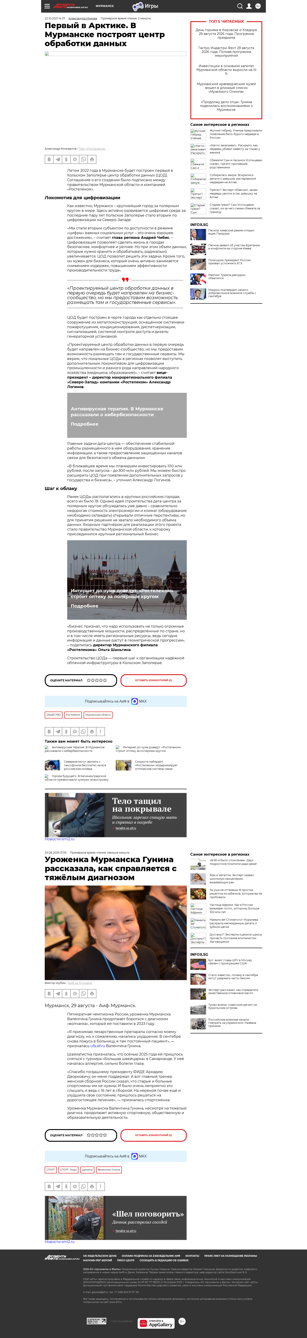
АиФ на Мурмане (80, 983)
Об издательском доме (100, 1255)
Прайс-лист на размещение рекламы (230, 1255)
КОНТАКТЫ (192, 1255)
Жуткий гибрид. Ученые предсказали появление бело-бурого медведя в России (236, 134)
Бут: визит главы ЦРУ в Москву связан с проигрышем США (230, 962)
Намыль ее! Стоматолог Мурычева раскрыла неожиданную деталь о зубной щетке (234, 923)
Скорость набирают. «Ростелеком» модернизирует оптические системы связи (156, 765)
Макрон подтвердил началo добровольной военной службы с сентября (232, 293)
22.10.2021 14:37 (55, 18)
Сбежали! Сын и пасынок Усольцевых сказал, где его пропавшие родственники (236, 163)
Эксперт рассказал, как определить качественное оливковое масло (233, 991)
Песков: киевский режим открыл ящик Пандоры (231, 232)
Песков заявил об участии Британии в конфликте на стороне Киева (234, 247)
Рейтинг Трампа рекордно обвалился (227, 276)
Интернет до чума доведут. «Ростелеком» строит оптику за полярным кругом (122, 593)
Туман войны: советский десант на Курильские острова (232, 1006)
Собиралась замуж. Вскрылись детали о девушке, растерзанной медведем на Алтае (233, 178)
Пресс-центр (125, 1260)
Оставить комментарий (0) (153, 680)
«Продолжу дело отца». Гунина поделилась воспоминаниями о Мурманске (226, 106)
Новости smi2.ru (60, 839)
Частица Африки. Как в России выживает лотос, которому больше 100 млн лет (234, 908)
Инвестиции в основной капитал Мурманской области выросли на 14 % (226, 70)
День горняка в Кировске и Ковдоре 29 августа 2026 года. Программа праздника (226, 34)
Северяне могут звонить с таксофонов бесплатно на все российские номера (85, 765)
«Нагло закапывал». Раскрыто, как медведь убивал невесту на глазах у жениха (235, 149)
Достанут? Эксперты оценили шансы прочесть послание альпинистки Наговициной (236, 938)
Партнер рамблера (122, 1321)
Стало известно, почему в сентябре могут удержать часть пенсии (233, 977)
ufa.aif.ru (97, 1046)
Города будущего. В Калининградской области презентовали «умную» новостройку (77, 777)
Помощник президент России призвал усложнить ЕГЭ (229, 262)
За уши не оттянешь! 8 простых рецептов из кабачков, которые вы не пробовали (236, 893)
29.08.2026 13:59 (55, 852)
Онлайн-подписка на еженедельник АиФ (151, 1255)
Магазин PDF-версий (97, 1260)
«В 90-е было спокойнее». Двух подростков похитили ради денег (233, 862)
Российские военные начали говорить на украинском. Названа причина (232, 1023)
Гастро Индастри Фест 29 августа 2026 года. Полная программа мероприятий (226, 52)
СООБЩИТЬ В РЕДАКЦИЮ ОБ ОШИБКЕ (164, 1260)
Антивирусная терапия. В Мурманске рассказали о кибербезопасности (117, 411)
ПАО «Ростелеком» (92, 148)
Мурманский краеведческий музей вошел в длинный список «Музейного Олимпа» (226, 88)
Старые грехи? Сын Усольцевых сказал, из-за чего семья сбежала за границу (235, 208)
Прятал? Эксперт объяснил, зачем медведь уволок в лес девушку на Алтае (234, 193)
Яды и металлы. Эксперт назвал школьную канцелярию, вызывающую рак (232, 878)
